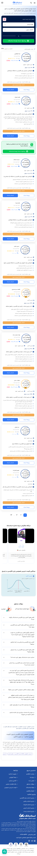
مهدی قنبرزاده (16, 470)
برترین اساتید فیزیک (28, 804)
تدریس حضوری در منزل (27, 578)
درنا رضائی (17, 427)
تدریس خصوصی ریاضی (24, 824)
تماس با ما (31, 781)
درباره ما (32, 777)
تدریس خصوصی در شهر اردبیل (19, 726)
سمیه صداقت (16, 159)
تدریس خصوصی (30, 726)
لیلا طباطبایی (17, 53)
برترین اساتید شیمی (28, 808)
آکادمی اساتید (12, 781)
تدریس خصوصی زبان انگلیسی (13, 824)
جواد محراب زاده (16, 335)
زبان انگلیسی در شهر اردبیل (22, 728)
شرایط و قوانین (30, 791)
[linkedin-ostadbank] (35, 841)
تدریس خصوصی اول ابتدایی (25, 825)
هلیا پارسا (17, 203)
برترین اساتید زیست (28, 811)
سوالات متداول (30, 784)
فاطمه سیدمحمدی (16, 289)
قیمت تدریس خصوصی (10, 787)
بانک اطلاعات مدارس (11, 784)
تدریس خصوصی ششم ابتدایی (13, 825)
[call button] (4, 851)
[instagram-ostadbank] (29, 841)
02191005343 (23, 834)
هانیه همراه (17, 97)
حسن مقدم (16, 246)
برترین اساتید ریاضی (28, 801)
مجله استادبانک (30, 787)
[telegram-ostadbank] (32, 841)
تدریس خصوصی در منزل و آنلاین (23, 823)
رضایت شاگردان (30, 774)
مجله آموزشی (12, 777)
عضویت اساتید (12, 774)
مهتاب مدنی (17, 380)
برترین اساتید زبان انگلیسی (27, 798)
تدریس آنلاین (29, 576)
